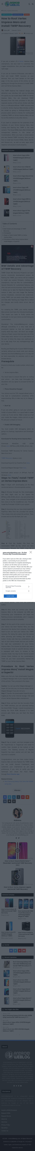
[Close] (31, 553)
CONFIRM (10, 596)
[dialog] (17, 575)
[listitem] (17, 586)
